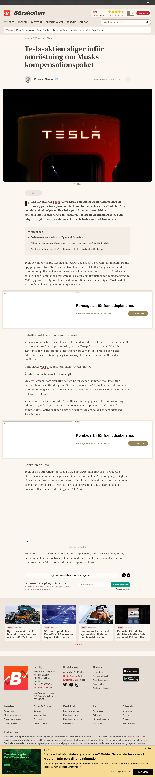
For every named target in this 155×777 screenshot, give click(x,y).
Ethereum (127, 719)
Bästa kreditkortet (71, 711)
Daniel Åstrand (70, 675)
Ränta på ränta (10, 723)
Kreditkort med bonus (72, 719)
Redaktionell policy (101, 688)
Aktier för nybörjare (12, 715)
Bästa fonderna (40, 723)
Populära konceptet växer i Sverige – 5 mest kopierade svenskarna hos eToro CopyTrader (54, 30)
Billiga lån (97, 715)
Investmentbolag (41, 715)
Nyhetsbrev (98, 672)
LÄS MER (143, 772)
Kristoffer (130, 736)
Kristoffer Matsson (44, 79)
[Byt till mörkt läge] (130, 13)
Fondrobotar (39, 719)
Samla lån (97, 723)
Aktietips (37, 711)
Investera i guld (129, 723)
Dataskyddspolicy (123, 589)
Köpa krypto (128, 711)
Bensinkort (68, 723)
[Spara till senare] (128, 79)
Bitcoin (126, 715)
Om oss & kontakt (101, 676)
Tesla (56, 201)
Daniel (143, 736)
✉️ (56, 79)
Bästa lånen (98, 711)
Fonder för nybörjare (12, 719)
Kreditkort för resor (71, 715)
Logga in (143, 13)
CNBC (45, 366)
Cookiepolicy (98, 684)
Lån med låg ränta (101, 719)
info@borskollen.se (43, 687)
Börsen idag (9, 711)
